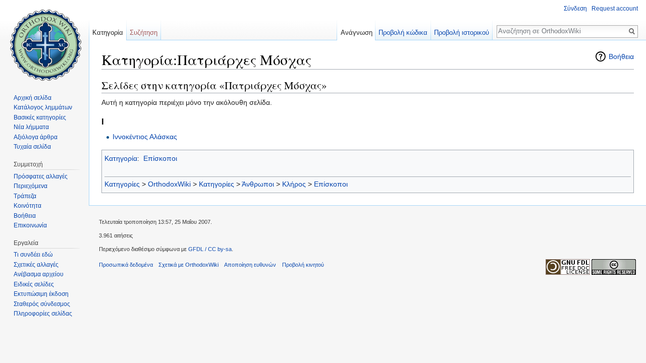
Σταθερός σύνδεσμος (42, 304)
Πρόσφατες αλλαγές (41, 176)
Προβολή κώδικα (403, 32)
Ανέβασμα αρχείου (39, 274)
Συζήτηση (143, 32)
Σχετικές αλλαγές (36, 264)
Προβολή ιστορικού (461, 32)
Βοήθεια (621, 56)
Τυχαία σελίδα (32, 146)
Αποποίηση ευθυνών (250, 265)
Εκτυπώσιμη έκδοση (41, 293)
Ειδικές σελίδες (34, 284)
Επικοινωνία (30, 225)
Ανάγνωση (356, 32)
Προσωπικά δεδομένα (126, 265)
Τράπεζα (25, 196)
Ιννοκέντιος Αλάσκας (145, 137)
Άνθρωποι (258, 184)
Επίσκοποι (160, 158)
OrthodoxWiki (169, 184)
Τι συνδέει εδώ (33, 254)
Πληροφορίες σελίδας (43, 313)
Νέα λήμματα (31, 127)
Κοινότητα (27, 205)
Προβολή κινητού (303, 265)
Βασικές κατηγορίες (40, 117)
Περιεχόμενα (30, 186)
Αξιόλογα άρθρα (36, 137)
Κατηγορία (120, 158)
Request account (614, 8)
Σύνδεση (575, 8)
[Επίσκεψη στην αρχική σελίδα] (44, 40)
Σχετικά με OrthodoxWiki (188, 265)
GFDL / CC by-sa (210, 249)
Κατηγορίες (122, 184)
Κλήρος (294, 184)
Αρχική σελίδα (32, 97)
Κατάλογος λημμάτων (43, 107)
